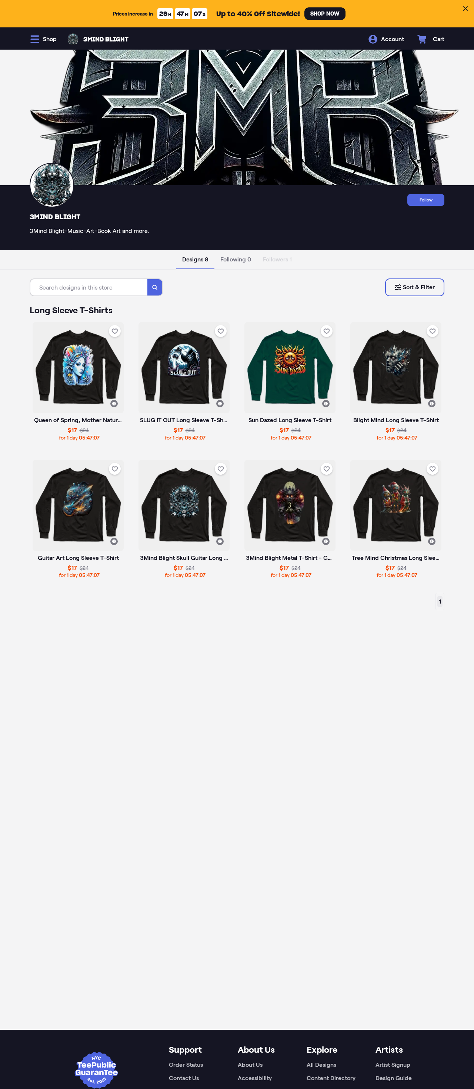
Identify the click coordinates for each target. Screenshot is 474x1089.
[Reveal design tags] (114, 403)
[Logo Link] (73, 39)
